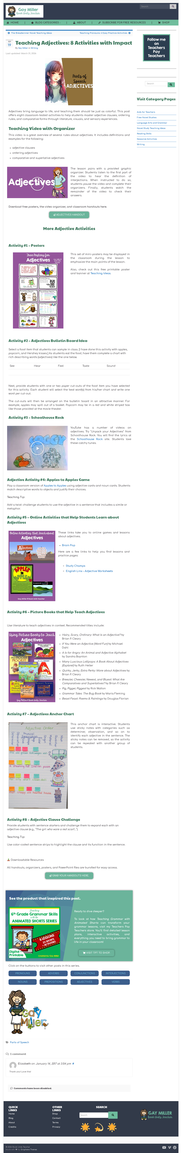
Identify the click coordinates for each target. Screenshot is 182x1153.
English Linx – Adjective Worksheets (89, 571)
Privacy (56, 1127)
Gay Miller (23, 48)
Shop (55, 1114)
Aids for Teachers (146, 112)
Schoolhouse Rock (90, 439)
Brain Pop (68, 545)
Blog (11, 1118)
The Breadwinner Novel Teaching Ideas (31, 33)
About (12, 1123)
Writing (34, 48)
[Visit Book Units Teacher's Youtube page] (164, 1147)
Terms (55, 1123)
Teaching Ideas (100, 273)
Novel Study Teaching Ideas (151, 128)
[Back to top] (175, 1146)
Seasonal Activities (147, 139)
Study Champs (75, 565)
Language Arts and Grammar (152, 123)
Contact (56, 1118)
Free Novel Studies (147, 117)
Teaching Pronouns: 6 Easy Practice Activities (103, 33)
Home (12, 1114)
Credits (12, 1127)
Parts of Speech (19, 1042)
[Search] (113, 1115)
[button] (37, 184)
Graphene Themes (29, 1150)
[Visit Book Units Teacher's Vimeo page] (169, 1147)
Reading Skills (144, 134)
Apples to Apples (55, 485)
